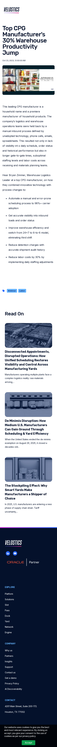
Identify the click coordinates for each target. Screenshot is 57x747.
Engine (8, 632)
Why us (8, 650)
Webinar (12, 291)
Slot (7, 605)
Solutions (9, 599)
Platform (9, 594)
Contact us (10, 672)
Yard (7, 621)
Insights (8, 661)
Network (9, 627)
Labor (22, 291)
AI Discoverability (13, 689)
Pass (7, 610)
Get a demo (11, 678)
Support (9, 667)
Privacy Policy (12, 683)
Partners (9, 656)
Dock (7, 616)
